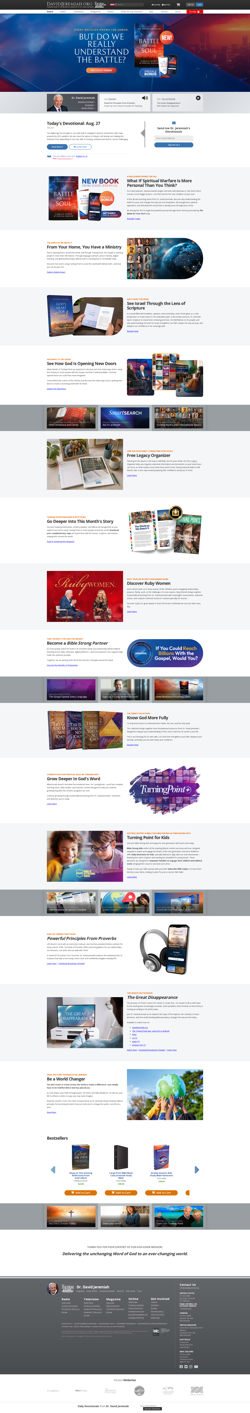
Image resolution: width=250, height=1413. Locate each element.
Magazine (113, 1299)
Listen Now (81, 147)
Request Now (132, 331)
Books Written (88, 108)
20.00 (161, 1181)
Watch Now (132, 1050)
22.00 (81, 1184)
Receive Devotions (152, 1409)
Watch (167, 5)
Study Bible (121, 1181)
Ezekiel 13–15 (82, 156)
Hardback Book (81, 1181)
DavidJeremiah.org (140, 1027)
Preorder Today (133, 218)
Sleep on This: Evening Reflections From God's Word (80, 1175)
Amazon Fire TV (139, 1045)
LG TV (134, 1038)
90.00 (121, 1184)
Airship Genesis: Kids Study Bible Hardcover (161, 1174)
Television (91, 1299)
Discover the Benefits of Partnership (62, 665)
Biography (89, 105)
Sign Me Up (173, 145)
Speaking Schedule (86, 102)
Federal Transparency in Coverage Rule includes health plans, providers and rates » (87, 1336)
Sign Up (191, 4)
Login (199, 4)
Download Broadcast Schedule (72, 963)
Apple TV (136, 1041)
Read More (57, 147)
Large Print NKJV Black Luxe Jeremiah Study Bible (121, 1175)
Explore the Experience (56, 389)
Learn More (132, 475)
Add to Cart (82, 1192)
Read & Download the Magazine (60, 541)
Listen (157, 5)
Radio (66, 1299)
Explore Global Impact (56, 272)
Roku (134, 1034)
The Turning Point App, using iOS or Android (150, 1031)
